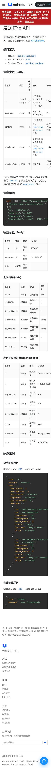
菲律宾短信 (25, 631)
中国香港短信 (12, 634)
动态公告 (6, 722)
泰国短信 (36, 631)
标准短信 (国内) (9, 663)
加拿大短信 (36, 627)
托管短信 (6, 671)
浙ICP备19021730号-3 (12, 756)
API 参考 (6, 693)
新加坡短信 (13, 631)
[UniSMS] (16, 4)
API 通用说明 (37, 40)
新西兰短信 (25, 634)
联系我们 (6, 714)
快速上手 (6, 688)
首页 (30, 4)
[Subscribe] (45, 742)
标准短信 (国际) (9, 667)
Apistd (24, 764)
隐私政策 (6, 718)
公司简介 (6, 710)
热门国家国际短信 (11, 627)
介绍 (4, 684)
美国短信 (25, 627)
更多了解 (29, 21)
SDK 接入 (6, 697)
